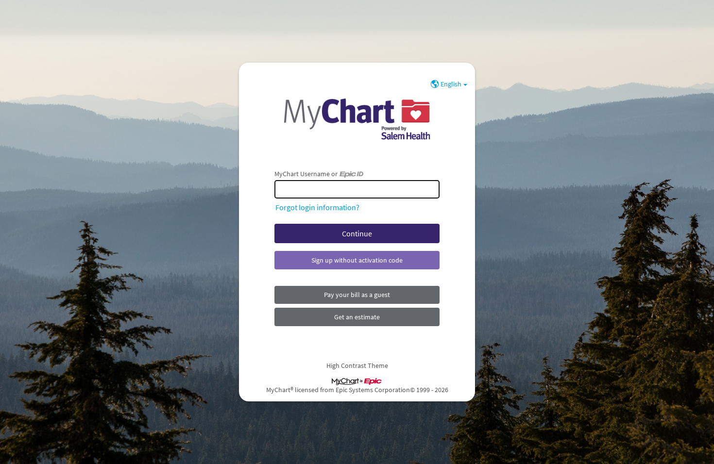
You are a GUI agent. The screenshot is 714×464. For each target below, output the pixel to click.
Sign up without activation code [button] (357, 260)
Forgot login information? (317, 207)
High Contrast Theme (357, 365)
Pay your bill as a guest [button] (357, 294)
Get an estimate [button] (357, 317)
